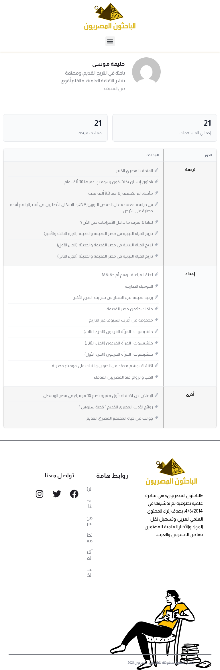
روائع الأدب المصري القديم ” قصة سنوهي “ (115, 407)
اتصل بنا (90, 503)
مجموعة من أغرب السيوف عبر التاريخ (121, 320)
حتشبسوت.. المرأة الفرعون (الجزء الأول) (119, 354)
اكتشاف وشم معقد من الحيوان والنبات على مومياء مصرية (102, 365)
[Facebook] (74, 493)
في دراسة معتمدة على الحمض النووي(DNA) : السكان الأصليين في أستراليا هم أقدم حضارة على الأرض (81, 207)
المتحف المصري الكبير (134, 170)
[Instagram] (39, 493)
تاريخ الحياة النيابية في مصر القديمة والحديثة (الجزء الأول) (105, 245)
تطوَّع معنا (90, 538)
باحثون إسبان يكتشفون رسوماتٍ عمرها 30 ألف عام (108, 182)
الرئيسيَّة (90, 489)
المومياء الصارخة (139, 286)
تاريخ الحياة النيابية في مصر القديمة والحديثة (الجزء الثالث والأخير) (98, 233)
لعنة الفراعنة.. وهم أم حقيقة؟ (127, 274)
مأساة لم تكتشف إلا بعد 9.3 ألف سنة (120, 193)
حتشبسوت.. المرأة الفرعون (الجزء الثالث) (118, 331)
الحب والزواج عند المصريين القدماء (123, 377)
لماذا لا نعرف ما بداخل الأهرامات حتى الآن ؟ (116, 222)
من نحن (90, 520)
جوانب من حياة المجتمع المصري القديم (120, 418)
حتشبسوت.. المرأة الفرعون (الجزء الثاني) (119, 343)
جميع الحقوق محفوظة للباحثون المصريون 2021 (160, 663)
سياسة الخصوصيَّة (90, 572)
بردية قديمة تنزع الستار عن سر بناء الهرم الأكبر (113, 297)
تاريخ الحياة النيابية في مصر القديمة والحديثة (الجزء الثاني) (105, 256)
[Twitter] (57, 493)
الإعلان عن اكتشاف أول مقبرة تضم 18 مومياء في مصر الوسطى (98, 395)
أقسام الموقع (90, 555)
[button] (110, 41)
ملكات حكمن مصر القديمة (130, 309)
